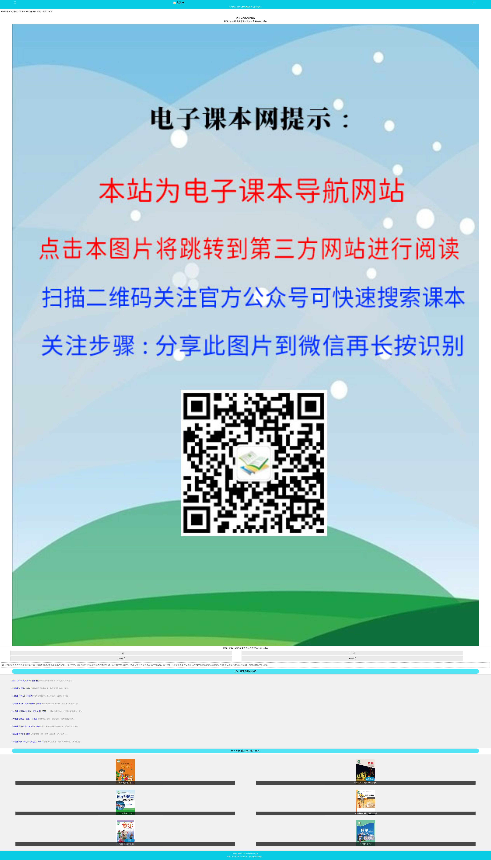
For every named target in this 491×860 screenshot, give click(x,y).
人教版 (15, 12)
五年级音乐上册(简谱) (125, 844)
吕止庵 (39, 704)
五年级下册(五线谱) (33, 12)
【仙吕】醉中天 (18, 696)
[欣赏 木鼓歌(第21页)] (245, 645)
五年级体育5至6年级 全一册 (366, 813)
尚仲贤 (35, 681)
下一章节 (352, 658)
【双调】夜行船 (18, 734)
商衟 (28, 734)
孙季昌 (34, 719)
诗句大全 (255, 854)
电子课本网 (5, 12)
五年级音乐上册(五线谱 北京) (365, 783)
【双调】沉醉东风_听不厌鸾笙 (24, 742)
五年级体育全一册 (125, 813)
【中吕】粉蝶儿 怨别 (20, 719)
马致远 (39, 726)
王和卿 (29, 696)
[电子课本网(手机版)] (245, 3)
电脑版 (235, 854)
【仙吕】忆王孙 (18, 688)
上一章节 (121, 658)
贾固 (44, 711)
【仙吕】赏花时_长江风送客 (23, 726)
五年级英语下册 (125, 783)
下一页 (352, 653)
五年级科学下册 (366, 844)
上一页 (121, 653)
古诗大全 (249, 854)
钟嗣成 (40, 742)
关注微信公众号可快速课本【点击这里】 (245, 7)
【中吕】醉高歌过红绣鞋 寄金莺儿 (26, 711)
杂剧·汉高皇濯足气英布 (21, 681)
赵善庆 (29, 688)
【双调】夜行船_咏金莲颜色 (23, 704)
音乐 (21, 12)
